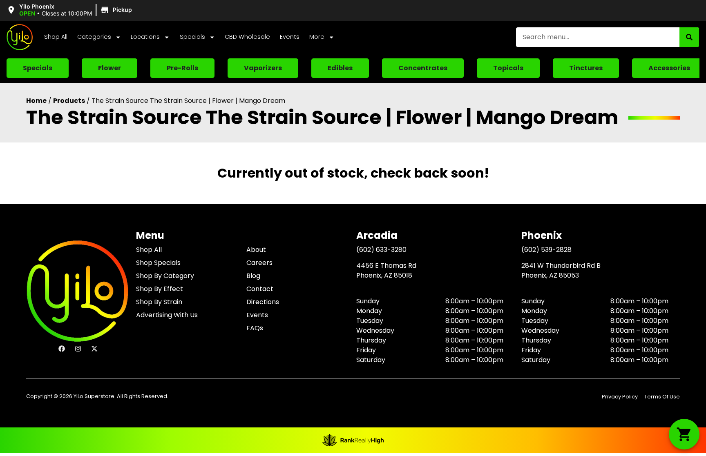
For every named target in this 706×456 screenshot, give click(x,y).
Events (289, 37)
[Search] (689, 37)
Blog (253, 275)
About (256, 249)
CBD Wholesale (247, 37)
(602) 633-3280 (381, 249)
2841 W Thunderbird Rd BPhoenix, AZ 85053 (561, 270)
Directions (262, 302)
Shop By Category (165, 275)
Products (69, 100)
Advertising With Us (167, 315)
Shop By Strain (159, 302)
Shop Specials (158, 262)
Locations (145, 37)
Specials (192, 37)
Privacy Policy (620, 396)
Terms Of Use (662, 396)
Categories (94, 37)
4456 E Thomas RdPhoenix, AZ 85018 (386, 270)
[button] (70, 10)
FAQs (254, 328)
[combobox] (597, 37)
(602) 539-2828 (546, 249)
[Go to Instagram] (78, 348)
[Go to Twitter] (94, 348)
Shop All (55, 37)
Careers (259, 262)
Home (36, 100)
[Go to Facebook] (61, 348)
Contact (259, 289)
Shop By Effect (159, 289)
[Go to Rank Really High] (353, 440)
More (316, 37)
